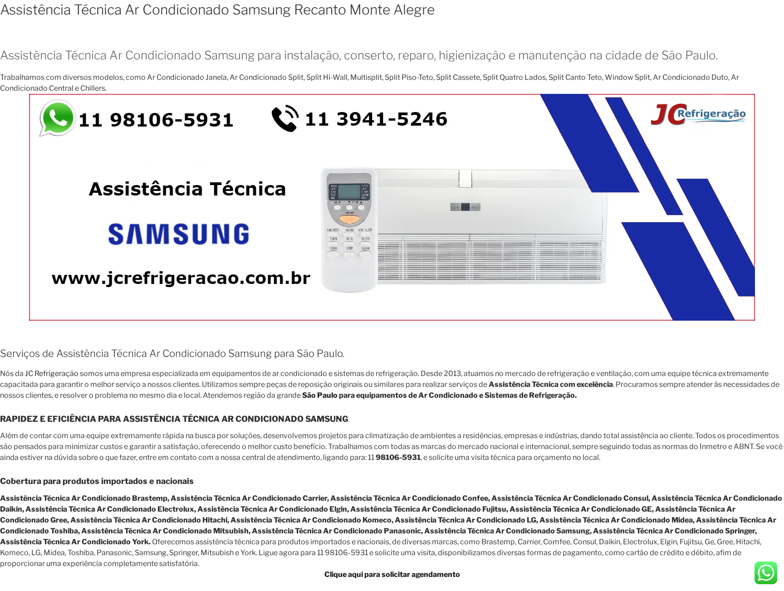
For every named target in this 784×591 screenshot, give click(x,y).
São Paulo (320, 395)
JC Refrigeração (51, 373)
